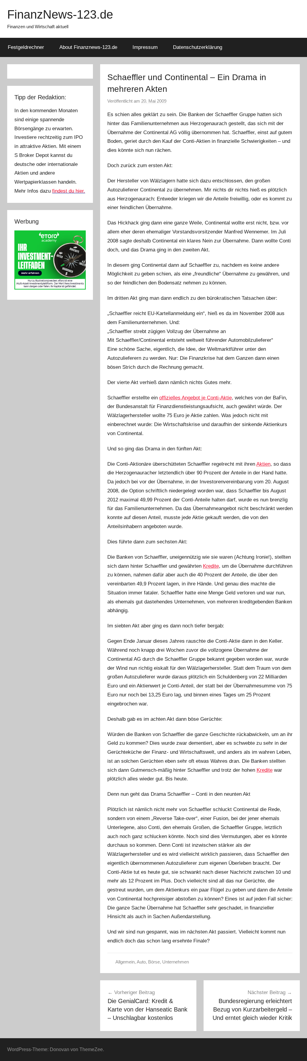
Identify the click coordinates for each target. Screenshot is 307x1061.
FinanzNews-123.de (60, 14)
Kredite (211, 566)
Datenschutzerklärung (197, 47)
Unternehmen (175, 961)
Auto (141, 961)
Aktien (263, 464)
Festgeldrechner (26, 47)
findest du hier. (68, 191)
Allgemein (125, 961)
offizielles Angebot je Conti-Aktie (195, 398)
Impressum (145, 47)
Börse (154, 961)
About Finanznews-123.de (88, 47)
